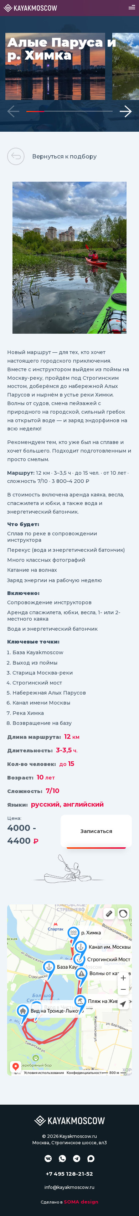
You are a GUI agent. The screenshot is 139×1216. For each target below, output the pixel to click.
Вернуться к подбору (64, 156)
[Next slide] (126, 111)
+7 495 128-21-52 (69, 1173)
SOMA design (81, 1202)
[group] (55, 66)
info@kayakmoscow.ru (69, 1187)
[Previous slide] (13, 111)
